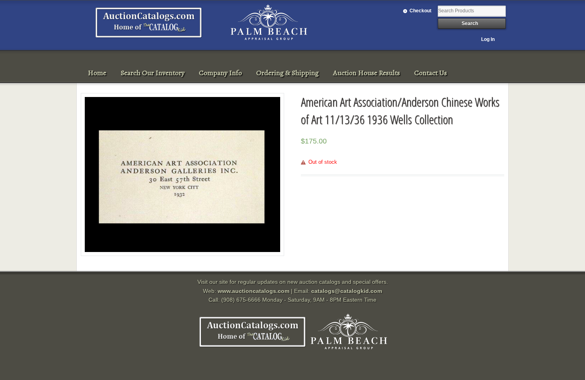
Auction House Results (366, 73)
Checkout (420, 11)
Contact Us (430, 73)
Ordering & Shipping (287, 73)
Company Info (220, 73)
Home (97, 73)
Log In (488, 39)
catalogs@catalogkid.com (346, 291)
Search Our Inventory (153, 73)
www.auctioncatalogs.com (253, 291)
